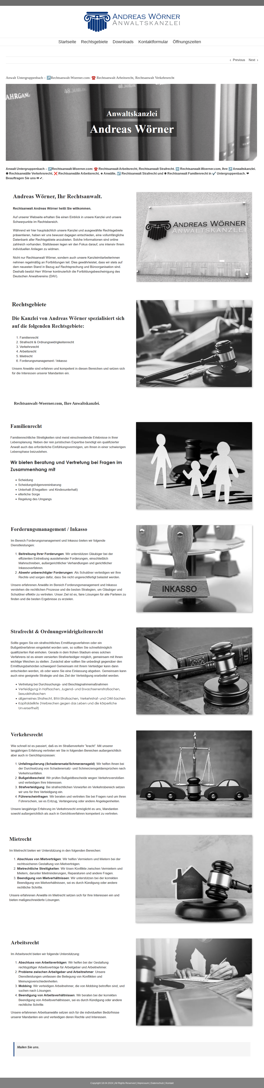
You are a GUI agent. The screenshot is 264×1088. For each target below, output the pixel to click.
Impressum (143, 1083)
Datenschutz (157, 1083)
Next (252, 60)
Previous (239, 60)
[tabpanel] (132, 726)
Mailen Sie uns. (28, 1047)
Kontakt (170, 1083)
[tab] (57, 404)
